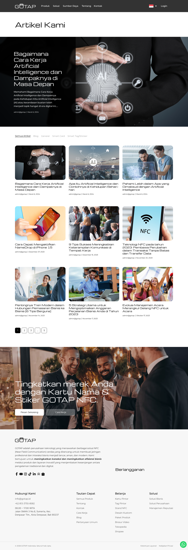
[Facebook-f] (16, 474)
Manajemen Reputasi (161, 508)
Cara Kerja (81, 513)
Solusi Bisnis (156, 499)
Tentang (81, 503)
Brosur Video (122, 522)
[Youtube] (21, 474)
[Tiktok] (30, 474)
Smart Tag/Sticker (77, 136)
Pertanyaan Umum (87, 522)
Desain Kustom (123, 513)
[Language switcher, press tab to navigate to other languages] (153, 6)
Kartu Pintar (121, 499)
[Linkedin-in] (34, 474)
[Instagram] (25, 474)
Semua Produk (84, 499)
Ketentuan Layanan (149, 546)
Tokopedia (120, 527)
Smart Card (58, 136)
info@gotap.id (23, 499)
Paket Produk (122, 517)
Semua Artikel (23, 136)
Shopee (119, 531)
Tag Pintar (120, 503)
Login (164, 6)
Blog (35, 136)
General (45, 136)
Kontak (80, 508)
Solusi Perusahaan (159, 503)
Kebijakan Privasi (166, 546)
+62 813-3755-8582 (25, 503)
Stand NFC (121, 508)
